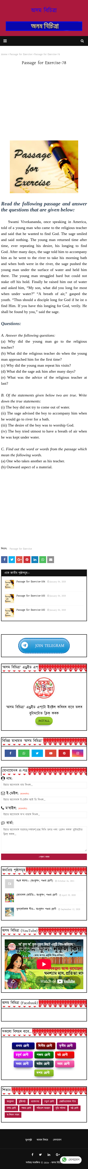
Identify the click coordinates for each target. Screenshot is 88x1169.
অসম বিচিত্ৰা (44, 11)
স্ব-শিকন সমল (13, 1115)
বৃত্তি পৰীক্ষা (60, 1108)
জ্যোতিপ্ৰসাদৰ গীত (67, 1101)
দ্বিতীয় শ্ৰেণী (45, 1045)
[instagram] (77, 753)
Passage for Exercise (21, 549)
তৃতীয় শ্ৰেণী (65, 1045)
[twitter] (37, 753)
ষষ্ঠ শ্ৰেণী (62, 1054)
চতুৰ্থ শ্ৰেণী (22, 1054)
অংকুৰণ (10, 1101)
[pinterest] (64, 753)
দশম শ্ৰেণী (43, 1072)
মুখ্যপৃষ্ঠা (28, 1140)
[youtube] (50, 753)
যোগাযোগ (57, 1140)
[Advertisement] (44, 104)
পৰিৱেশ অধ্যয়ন (43, 1108)
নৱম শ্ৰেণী (63, 1063)
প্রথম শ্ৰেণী (22, 1045)
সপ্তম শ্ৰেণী (22, 1063)
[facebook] (10, 753)
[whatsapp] (23, 753)
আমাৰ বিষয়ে (42, 1140)
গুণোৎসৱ (35, 1101)
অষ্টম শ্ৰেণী (43, 1063)
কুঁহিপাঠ (22, 1101)
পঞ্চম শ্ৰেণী (43, 1054)
